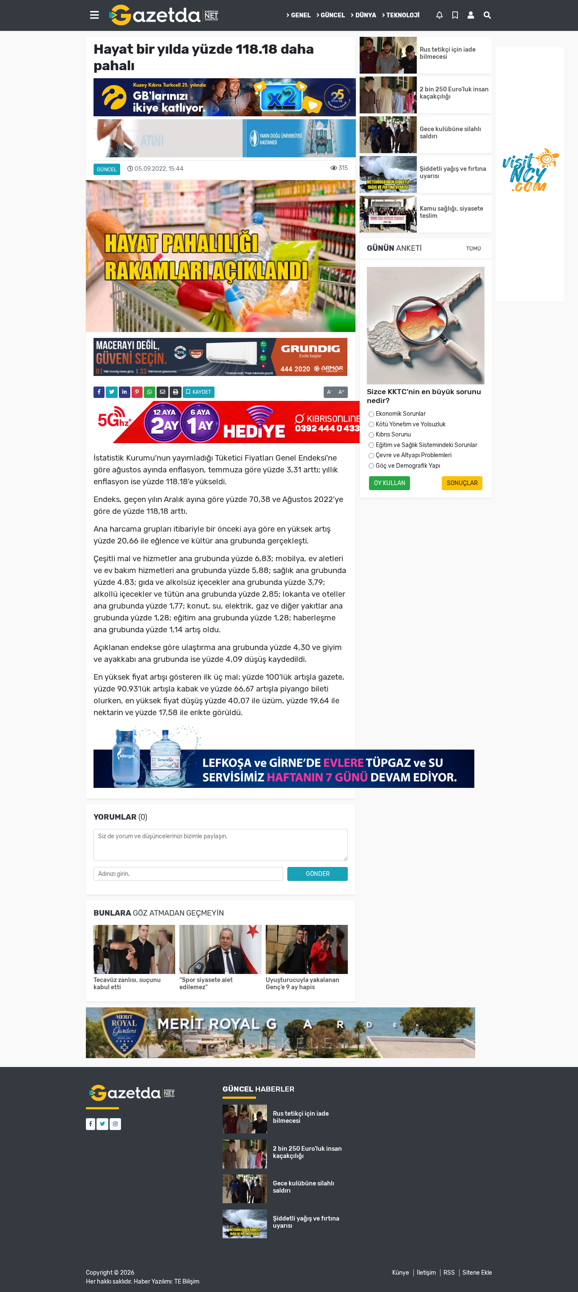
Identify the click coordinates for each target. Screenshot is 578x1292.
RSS (449, 1272)
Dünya (365, 15)
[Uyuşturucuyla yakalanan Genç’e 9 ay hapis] (307, 950)
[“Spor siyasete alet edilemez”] (220, 950)
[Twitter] (102, 1124)
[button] (94, 15)
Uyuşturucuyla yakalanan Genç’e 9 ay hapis (302, 984)
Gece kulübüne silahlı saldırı (450, 133)
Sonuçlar (462, 483)
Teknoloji (403, 15)
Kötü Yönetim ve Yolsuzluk (411, 424)
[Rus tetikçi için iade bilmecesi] (388, 55)
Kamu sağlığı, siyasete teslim (451, 212)
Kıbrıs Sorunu (393, 434)
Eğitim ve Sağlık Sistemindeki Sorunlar (426, 445)
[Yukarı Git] (555, 1270)
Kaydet (201, 392)
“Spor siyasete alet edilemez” (206, 984)
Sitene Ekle (477, 1272)
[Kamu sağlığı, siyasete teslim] (388, 214)
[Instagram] (115, 1124)
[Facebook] (90, 1124)
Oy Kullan (389, 483)
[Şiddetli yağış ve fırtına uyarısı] (388, 174)
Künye (400, 1272)
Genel (301, 15)
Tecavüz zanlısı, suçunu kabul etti (127, 984)
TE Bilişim (186, 1281)
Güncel (333, 15)
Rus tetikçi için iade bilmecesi (448, 53)
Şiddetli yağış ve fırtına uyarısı (453, 172)
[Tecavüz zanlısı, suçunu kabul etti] (135, 950)
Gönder (318, 874)
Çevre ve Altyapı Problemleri (413, 455)
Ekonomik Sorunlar (401, 413)
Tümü (473, 249)
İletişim (426, 1272)
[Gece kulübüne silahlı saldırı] (388, 134)
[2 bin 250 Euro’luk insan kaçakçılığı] (388, 95)
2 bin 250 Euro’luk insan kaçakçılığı (454, 93)
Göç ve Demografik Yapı (408, 465)
